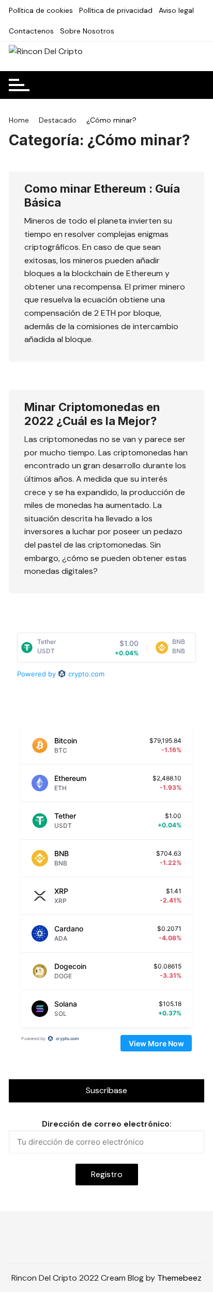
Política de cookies (41, 10)
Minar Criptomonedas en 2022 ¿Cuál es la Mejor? (92, 413)
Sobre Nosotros (87, 31)
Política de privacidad (116, 10)
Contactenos (31, 31)
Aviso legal (176, 10)
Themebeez (179, 1277)
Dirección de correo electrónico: (107, 1124)
